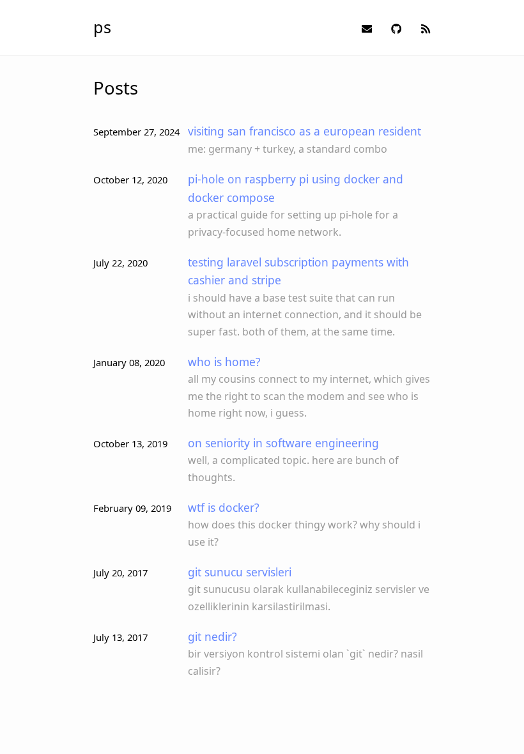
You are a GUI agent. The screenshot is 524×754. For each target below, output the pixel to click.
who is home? (224, 361)
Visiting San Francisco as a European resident (304, 131)
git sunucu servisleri (239, 572)
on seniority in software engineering (283, 442)
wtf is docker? (223, 507)
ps (102, 27)
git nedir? (212, 636)
